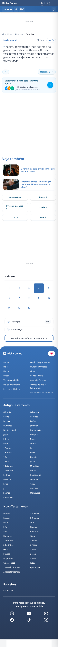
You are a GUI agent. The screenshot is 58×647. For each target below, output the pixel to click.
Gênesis (7, 412)
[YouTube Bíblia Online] (29, 613)
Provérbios (8, 497)
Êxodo (6, 416)
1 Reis (6, 457)
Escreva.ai (8, 590)
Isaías (33, 421)
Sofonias (34, 479)
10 (49, 297)
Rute (5, 443)
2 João (33, 554)
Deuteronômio (10, 430)
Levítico (6, 421)
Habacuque (35, 475)
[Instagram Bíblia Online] (12, 613)
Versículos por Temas (40, 362)
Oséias (33, 443)
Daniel (33, 439)
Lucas (6, 522)
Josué (5, 434)
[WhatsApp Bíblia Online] (46, 613)
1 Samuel (7, 448)
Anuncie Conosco (38, 380)
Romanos (7, 536)
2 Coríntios (8, 545)
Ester (5, 484)
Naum (33, 470)
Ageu (32, 484)
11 (9, 307)
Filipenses (8, 558)
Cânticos (34, 416)
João (5, 527)
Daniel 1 (43, 197)
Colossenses (9, 562)
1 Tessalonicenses (11, 567)
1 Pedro (33, 540)
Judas (32, 562)
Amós (32, 452)
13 (29, 307)
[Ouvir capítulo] (54, 9)
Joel (32, 448)
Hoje (5, 366)
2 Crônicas (8, 470)
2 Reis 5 (43, 207)
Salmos (6, 492)
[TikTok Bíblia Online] (29, 620)
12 (19, 307)
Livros (9, 34)
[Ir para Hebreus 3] (5, 72)
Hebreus (19, 34)
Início (6, 362)
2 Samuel (7, 452)
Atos (5, 531)
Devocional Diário (11, 384)
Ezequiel (34, 434)
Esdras (6, 475)
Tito (32, 522)
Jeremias (34, 425)
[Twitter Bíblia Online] (46, 620)
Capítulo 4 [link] (30, 34)
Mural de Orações (38, 366)
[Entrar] (42, 3)
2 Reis (6, 461)
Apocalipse (35, 567)
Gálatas (6, 549)
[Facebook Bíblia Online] (12, 620)
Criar (42, 40)
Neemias (7, 479)
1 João (33, 549)
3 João (33, 558)
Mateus (6, 513)
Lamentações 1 (15, 197)
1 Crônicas (8, 466)
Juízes (6, 439)
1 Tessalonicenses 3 (14, 207)
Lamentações (36, 430)
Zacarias (34, 488)
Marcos (6, 518)
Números (7, 425)
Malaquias (35, 492)
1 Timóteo (34, 513)
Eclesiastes (35, 412)
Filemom (34, 527)
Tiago (32, 536)
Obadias (34, 457)
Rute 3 (43, 217)
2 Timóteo (34, 518)
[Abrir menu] (53, 3)
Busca (6, 375)
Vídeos (33, 371)
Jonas (32, 461)
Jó (4, 488)
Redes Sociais (36, 375)
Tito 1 (15, 217)
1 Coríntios (8, 540)
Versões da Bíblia (11, 380)
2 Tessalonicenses (11, 571)
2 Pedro (33, 545)
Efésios (6, 554)
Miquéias (34, 466)
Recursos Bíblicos (11, 389)
